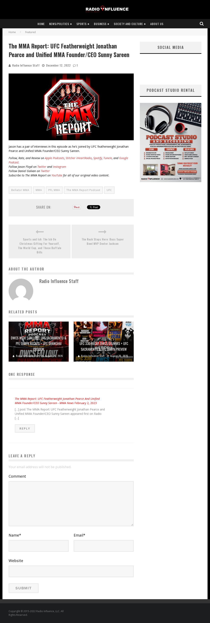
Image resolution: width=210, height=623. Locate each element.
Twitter (41, 167)
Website (16, 560)
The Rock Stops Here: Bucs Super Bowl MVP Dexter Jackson (103, 241)
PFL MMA (54, 190)
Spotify (97, 158)
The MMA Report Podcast (83, 190)
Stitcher (70, 158)
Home (41, 24)
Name (15, 535)
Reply (24, 428)
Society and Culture (128, 24)
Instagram (59, 167)
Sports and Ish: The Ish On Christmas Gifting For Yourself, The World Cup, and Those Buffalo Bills (39, 245)
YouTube (56, 175)
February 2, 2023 (85, 403)
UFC (109, 190)
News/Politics (59, 24)
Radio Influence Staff (26, 65)
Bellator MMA (20, 190)
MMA (39, 190)
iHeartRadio (84, 158)
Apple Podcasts (54, 158)
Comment (17, 476)
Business (100, 24)
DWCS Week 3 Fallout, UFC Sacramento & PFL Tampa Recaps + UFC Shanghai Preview (38, 344)
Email (79, 535)
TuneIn (107, 158)
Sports (81, 24)
